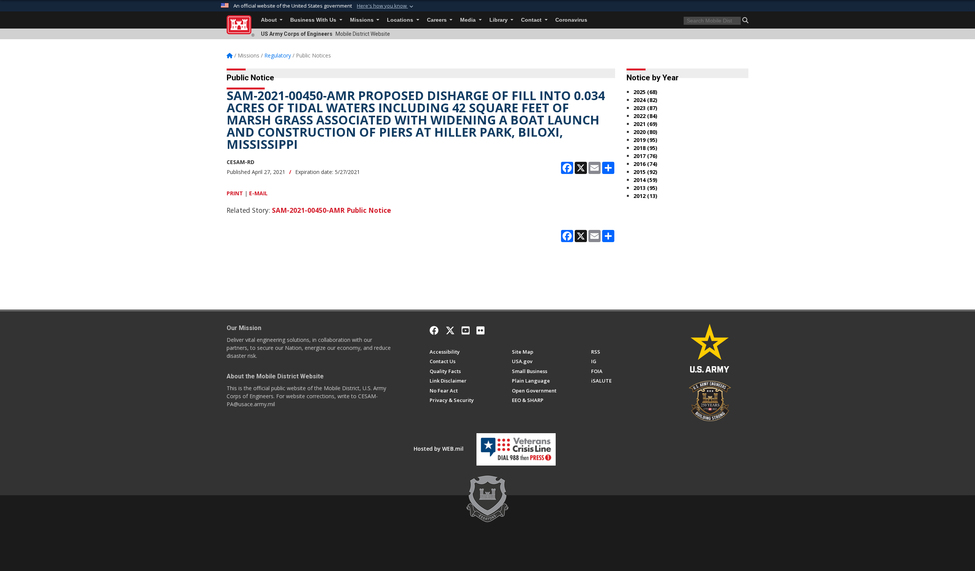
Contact (532, 20)
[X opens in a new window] (450, 330)
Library (499, 20)
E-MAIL (258, 193)
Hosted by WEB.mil (439, 448)
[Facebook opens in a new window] (434, 330)
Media (468, 20)
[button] (386, 6)
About (269, 20)
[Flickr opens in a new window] (480, 330)
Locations (401, 20)
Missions (362, 20)
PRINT (235, 193)
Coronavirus (571, 20)
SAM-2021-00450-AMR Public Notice (331, 210)
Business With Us (314, 20)
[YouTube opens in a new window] (466, 330)
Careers (437, 20)
